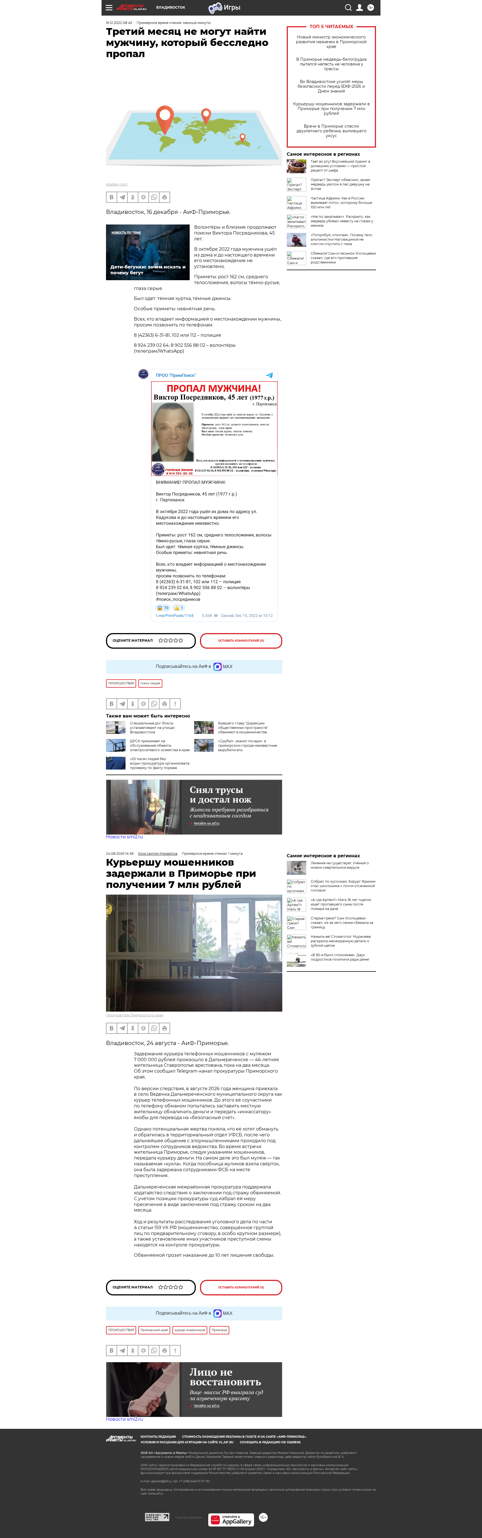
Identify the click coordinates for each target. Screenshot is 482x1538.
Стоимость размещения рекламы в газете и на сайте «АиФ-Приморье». (244, 1437)
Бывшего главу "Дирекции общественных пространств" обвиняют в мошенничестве (243, 727)
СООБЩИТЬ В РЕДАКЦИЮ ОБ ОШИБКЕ (270, 1442)
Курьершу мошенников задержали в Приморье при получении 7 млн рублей (331, 109)
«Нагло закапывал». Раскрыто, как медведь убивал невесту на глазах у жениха (342, 221)
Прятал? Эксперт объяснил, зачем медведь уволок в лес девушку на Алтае (340, 184)
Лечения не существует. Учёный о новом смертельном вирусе (340, 865)
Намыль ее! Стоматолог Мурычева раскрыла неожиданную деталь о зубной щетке (341, 941)
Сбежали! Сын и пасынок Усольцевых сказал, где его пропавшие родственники (343, 257)
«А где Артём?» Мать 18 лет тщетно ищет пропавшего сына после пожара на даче (341, 904)
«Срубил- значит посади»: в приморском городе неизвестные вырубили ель (247, 745)
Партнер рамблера (188, 1517)
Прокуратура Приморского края (134, 1015)
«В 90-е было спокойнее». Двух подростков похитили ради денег (340, 957)
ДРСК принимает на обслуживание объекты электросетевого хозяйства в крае (160, 745)
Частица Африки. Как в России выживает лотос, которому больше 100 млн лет (341, 202)
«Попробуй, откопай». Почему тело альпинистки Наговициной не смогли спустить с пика (341, 239)
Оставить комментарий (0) (241, 641)
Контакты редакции (158, 1437)
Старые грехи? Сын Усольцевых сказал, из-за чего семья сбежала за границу (342, 922)
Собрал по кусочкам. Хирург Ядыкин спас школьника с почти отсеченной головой (343, 885)
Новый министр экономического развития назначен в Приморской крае (331, 42)
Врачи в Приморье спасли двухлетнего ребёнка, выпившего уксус (332, 131)
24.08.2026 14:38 (120, 853)
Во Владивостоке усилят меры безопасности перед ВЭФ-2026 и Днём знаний (331, 86)
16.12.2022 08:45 (119, 23)
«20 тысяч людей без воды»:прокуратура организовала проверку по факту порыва (159, 763)
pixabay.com (116, 184)
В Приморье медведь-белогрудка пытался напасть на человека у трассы (331, 64)
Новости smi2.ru (124, 836)
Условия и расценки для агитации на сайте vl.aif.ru (187, 1442)
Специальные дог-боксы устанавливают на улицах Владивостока (152, 727)
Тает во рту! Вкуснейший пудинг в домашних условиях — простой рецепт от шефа (340, 165)
